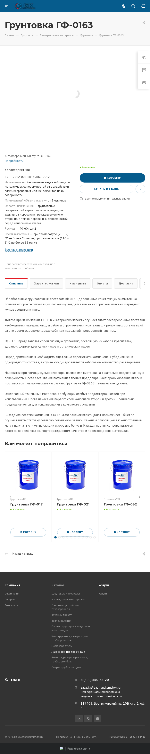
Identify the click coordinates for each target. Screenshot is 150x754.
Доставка (126, 283)
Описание (16, 283)
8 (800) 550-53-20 (95, 680)
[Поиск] (133, 6)
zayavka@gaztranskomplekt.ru (101, 687)
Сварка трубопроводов (66, 667)
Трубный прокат (62, 615)
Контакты (12, 679)
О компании (12, 593)
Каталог (58, 585)
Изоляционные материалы (68, 599)
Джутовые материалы (66, 593)
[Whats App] (97, 718)
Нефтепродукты (62, 646)
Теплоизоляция (61, 620)
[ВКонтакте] (79, 718)
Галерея (10, 599)
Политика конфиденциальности (76, 737)
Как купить (78, 283)
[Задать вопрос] (140, 189)
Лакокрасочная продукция (68, 651)
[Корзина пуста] (143, 6)
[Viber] (88, 718)
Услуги (103, 585)
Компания (13, 585)
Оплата (102, 283)
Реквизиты (12, 605)
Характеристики (46, 283)
